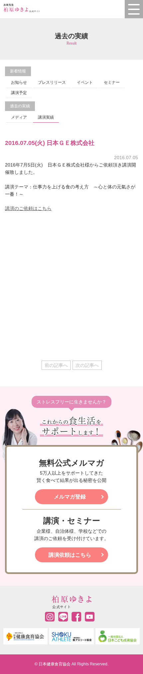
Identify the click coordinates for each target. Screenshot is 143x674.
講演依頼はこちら (70, 555)
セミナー (112, 82)
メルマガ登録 (70, 497)
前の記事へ (56, 365)
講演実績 (46, 117)
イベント (85, 82)
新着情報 (18, 71)
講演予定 (19, 92)
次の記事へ (87, 365)
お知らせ (19, 82)
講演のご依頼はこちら (28, 208)
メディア (19, 117)
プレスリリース (52, 82)
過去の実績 (20, 106)
